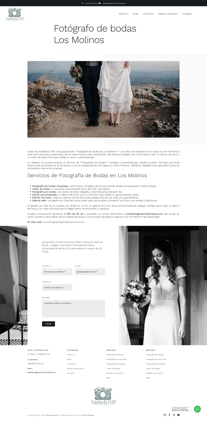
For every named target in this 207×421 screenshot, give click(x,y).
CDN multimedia (52, 415)
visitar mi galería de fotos (95, 205)
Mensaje (46, 297)
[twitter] (174, 415)
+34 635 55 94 (90, 3)
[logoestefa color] (15, 7)
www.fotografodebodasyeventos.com (64, 222)
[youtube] (178, 415)
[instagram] (165, 415)
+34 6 (30, 363)
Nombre (46, 266)
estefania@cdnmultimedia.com (114, 3)
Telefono (47, 282)
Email (78, 266)
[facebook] (169, 415)
